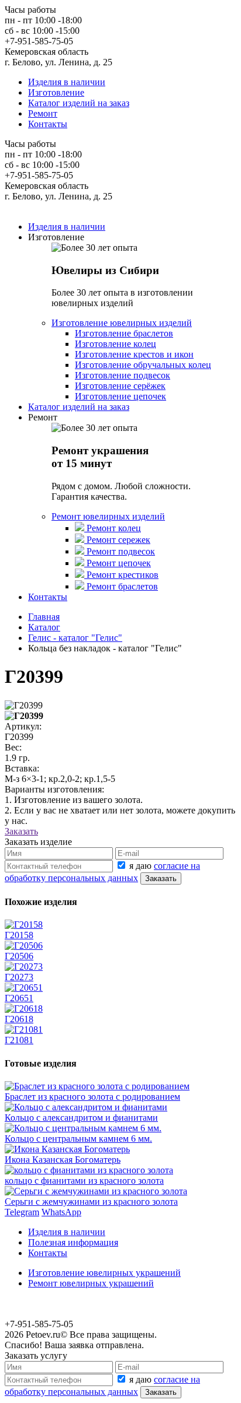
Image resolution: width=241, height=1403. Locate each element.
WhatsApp (61, 1212)
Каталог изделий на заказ (78, 103)
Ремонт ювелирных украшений (91, 1283)
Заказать (21, 831)
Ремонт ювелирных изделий (108, 516)
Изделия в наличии (66, 82)
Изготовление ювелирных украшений (104, 1273)
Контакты (47, 124)
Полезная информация (73, 1242)
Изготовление (56, 92)
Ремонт (42, 113)
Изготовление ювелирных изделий (121, 323)
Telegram (22, 1212)
